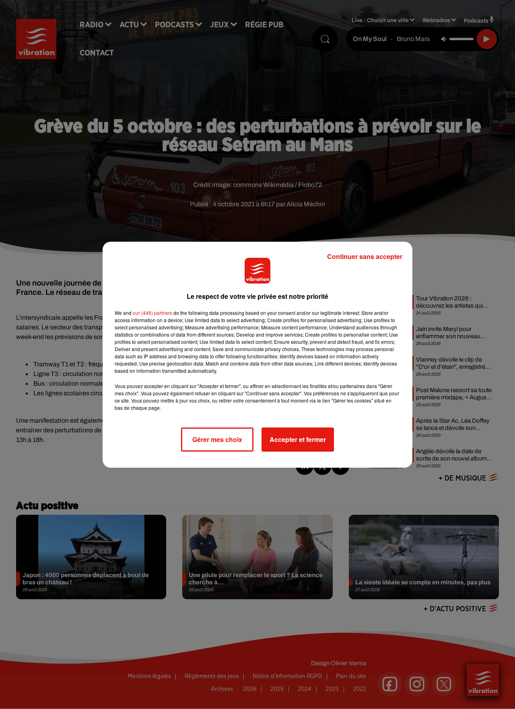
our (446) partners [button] (152, 312)
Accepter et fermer (298, 439)
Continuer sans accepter (364, 256)
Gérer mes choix (217, 439)
